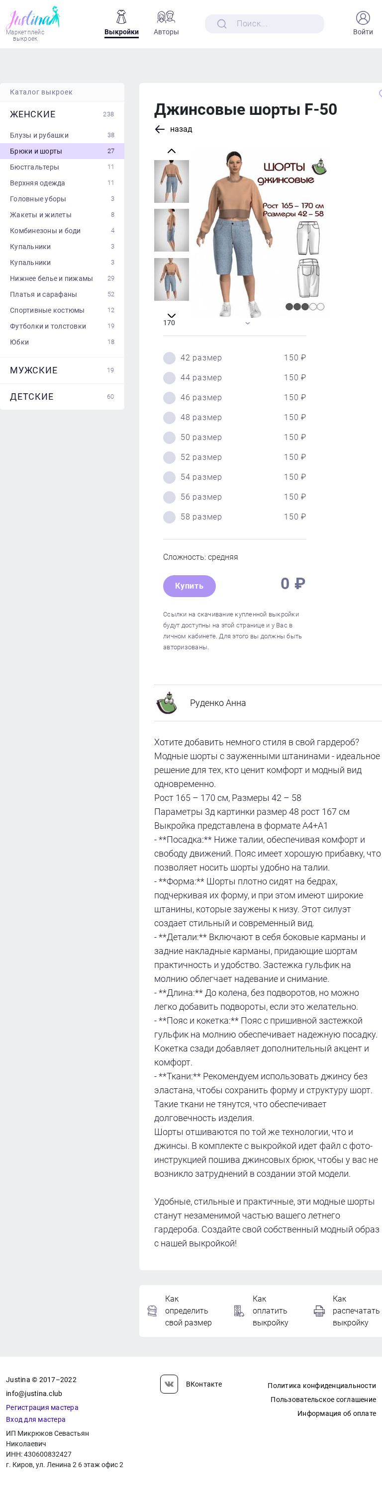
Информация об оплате (336, 1413)
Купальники (62, 247)
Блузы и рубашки (62, 135)
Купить (189, 586)
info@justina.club (34, 1394)
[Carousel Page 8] (171, 230)
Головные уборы (62, 199)
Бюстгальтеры (62, 167)
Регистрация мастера (42, 1407)
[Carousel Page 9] (171, 279)
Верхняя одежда (62, 183)
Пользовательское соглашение (323, 1399)
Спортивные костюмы (62, 310)
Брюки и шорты (62, 151)
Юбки (62, 342)
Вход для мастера (36, 1419)
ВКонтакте (204, 1384)
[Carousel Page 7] (171, 181)
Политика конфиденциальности (322, 1386)
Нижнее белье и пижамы (62, 278)
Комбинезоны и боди (62, 231)
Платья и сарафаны (62, 294)
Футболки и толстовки (62, 326)
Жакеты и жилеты (62, 215)
